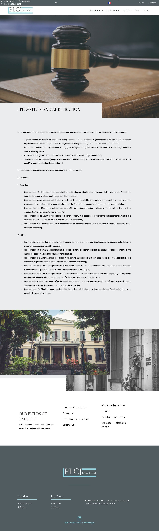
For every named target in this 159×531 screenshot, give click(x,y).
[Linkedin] (56, 3)
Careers (141, 3)
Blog (137, 10)
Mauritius (152, 3)
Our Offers (127, 10)
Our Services (112, 10)
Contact (146, 10)
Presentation (95, 10)
